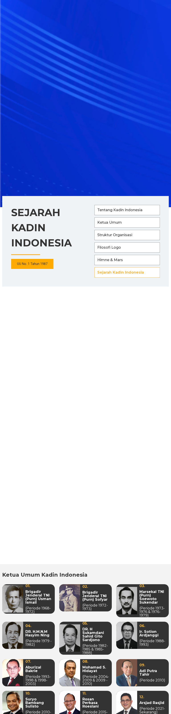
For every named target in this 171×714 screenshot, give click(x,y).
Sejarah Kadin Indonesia (120, 272)
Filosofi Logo (109, 247)
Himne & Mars (110, 260)
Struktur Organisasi (114, 235)
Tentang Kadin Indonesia (119, 210)
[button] (32, 264)
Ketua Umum (109, 222)
